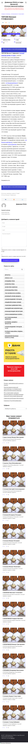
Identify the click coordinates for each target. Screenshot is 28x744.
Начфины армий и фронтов (11, 322)
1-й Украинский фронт (11, 83)
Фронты (7, 275)
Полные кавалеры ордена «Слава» (13, 332)
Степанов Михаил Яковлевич (11, 566)
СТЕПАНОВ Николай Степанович (12, 592)
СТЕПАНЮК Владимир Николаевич (13, 670)
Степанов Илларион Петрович (12, 515)
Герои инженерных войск (13, 314)
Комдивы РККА (10, 281)
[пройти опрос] (14, 51)
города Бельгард (12, 144)
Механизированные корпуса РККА (11, 336)
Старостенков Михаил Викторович (14, 398)
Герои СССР (8, 278)
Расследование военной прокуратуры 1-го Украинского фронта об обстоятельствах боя (12, 389)
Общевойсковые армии (13, 302)
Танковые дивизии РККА (13, 305)
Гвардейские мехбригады (13, 308)
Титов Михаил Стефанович (9, 195)
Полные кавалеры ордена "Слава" (11, 33)
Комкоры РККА (10, 284)
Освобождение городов (13, 299)
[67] (14, 189)
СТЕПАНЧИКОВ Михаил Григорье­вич (14, 644)
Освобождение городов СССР (13, 327)
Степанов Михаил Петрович (11, 540)
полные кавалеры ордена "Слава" (11, 193)
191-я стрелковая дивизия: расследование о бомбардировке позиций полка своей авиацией (13, 394)
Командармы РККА (11, 290)
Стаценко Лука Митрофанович (12, 400)
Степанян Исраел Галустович (12, 696)
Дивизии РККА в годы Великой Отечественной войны (14, 4)
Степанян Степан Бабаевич (11, 722)
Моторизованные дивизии (11, 318)
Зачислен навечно (11, 287)
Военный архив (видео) (13, 296)
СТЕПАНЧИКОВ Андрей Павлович (13, 618)
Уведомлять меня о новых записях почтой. (13, 256)
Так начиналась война (13, 293)
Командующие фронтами (14, 311)
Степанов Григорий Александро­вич (14, 489)
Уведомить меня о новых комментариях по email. (13, 250)
